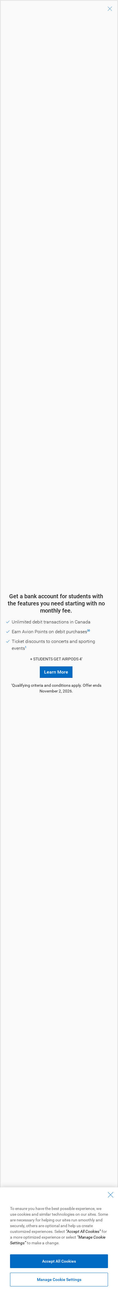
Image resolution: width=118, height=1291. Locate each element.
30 (88, 630)
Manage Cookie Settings (59, 1279)
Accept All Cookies (59, 1261)
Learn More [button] (56, 672)
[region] (59, 1239)
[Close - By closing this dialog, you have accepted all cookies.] (110, 1195)
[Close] (110, 9)
